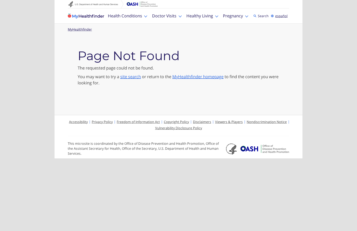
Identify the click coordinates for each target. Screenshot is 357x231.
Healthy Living (199, 16)
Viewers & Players (229, 122)
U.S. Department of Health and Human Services (96, 4)
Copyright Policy (176, 122)
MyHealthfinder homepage (198, 76)
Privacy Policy (102, 122)
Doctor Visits (164, 16)
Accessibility (78, 122)
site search (130, 76)
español (281, 16)
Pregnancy (233, 16)
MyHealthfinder (86, 16)
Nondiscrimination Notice (267, 122)
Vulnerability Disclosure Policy (178, 128)
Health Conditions (125, 16)
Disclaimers (202, 122)
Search (263, 15)
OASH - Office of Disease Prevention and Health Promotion (264, 149)
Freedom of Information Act (138, 122)
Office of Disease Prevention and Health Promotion (142, 4)
